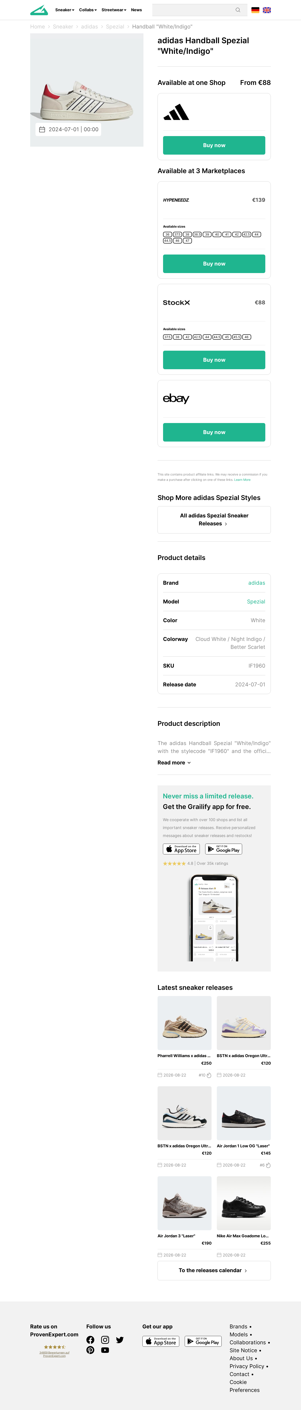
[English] (267, 10)
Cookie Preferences (245, 1386)
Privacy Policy (247, 1366)
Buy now (214, 145)
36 (167, 234)
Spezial (115, 26)
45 (227, 337)
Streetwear (112, 9)
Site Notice (243, 1350)
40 (217, 234)
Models (239, 1334)
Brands (238, 1326)
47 (187, 240)
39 (207, 234)
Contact (239, 1374)
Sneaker (63, 9)
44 (256, 234)
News (136, 9)
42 (237, 234)
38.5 (197, 234)
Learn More (242, 479)
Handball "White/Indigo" (162, 26)
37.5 (177, 234)
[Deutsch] (255, 10)
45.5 (236, 337)
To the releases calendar (210, 1270)
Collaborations (248, 1342)
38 (187, 234)
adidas (89, 26)
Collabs (86, 9)
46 (177, 240)
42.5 (246, 234)
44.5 (167, 240)
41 (227, 234)
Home (37, 26)
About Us (241, 1358)
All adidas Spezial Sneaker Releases (214, 519)
